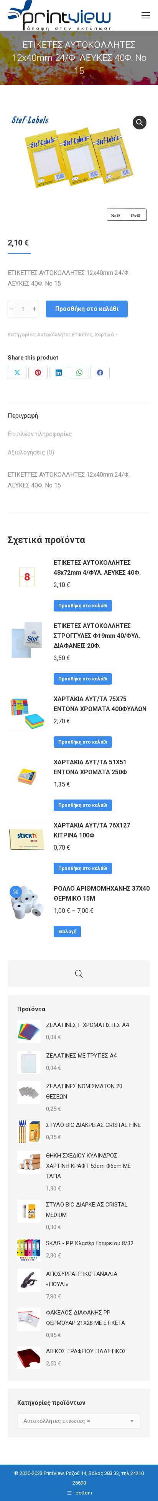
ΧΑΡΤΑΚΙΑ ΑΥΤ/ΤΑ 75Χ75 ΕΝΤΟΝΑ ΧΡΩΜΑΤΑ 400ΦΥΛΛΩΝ (100, 704)
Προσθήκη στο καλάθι (86, 308)
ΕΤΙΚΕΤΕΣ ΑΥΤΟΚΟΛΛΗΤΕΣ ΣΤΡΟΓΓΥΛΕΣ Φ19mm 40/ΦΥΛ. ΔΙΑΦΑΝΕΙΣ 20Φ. (97, 635)
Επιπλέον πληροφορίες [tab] (40, 434)
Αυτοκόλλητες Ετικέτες (64, 334)
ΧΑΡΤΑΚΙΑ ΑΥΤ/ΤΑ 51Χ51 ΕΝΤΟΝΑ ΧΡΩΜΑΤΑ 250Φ (90, 767)
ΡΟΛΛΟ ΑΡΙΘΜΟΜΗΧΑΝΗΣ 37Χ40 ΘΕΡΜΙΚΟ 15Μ (102, 893)
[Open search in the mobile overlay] (79, 974)
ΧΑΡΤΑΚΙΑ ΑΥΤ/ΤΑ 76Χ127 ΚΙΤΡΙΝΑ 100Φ (92, 830)
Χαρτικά (104, 334)
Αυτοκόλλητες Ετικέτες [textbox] (56, 1421)
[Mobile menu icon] (145, 15)
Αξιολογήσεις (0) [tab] (31, 452)
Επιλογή (67, 931)
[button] (139, 122)
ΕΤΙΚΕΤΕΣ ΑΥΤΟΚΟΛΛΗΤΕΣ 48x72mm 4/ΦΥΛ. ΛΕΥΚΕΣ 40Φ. (97, 567)
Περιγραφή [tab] (23, 415)
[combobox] (79, 1421)
